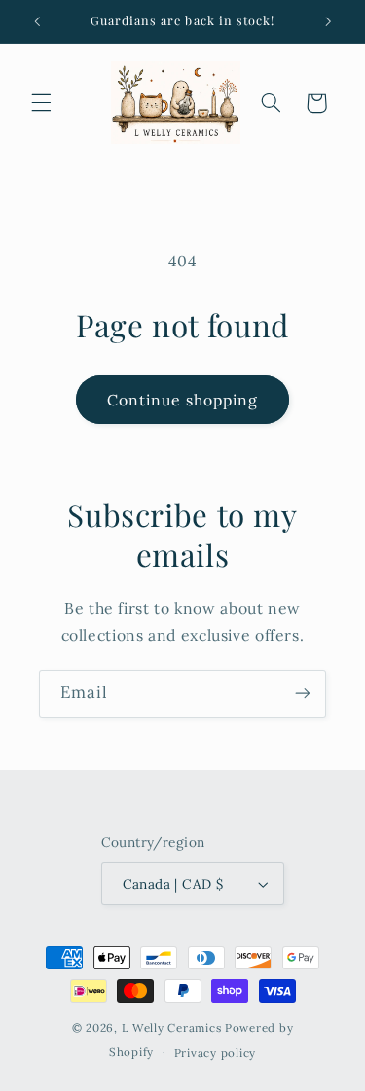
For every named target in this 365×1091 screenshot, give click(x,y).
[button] (40, 103)
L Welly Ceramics (172, 1027)
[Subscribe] (302, 694)
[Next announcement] (328, 21)
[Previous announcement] (37, 21)
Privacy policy (215, 1052)
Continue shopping (183, 399)
